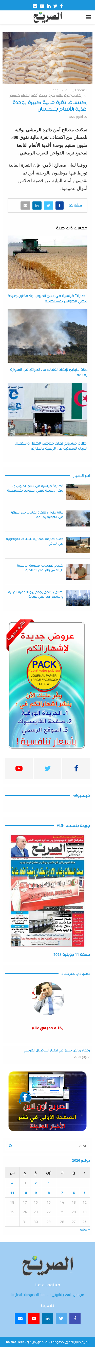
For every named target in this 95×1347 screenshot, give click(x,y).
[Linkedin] (47, 1318)
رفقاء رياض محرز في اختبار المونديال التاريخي (57, 1050)
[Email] (20, 1318)
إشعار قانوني (61, 1294)
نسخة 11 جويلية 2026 (71, 955)
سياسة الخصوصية (36, 1294)
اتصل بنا (16, 1294)
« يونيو (85, 1229)
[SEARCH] (10, 1146)
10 (25, 1192)
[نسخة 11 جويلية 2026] (47, 891)
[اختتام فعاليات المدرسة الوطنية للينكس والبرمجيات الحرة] (78, 572)
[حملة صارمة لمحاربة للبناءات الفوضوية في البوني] (78, 545)
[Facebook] (75, 1318)
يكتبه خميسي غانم (48, 1027)
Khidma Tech (15, 1342)
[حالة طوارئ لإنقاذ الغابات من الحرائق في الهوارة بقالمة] (78, 518)
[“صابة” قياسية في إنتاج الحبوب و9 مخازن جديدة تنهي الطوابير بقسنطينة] (78, 492)
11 (12, 1192)
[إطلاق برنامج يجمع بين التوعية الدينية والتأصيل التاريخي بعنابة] (78, 598)
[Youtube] (34, 1318)
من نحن (78, 1294)
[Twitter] (61, 1318)
